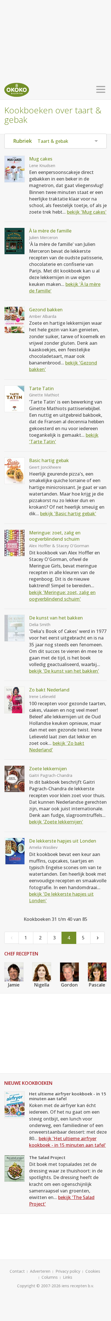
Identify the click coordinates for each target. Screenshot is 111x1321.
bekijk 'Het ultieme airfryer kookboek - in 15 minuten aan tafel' (67, 1141)
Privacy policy (68, 1271)
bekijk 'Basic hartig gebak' (68, 513)
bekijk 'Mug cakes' (86, 212)
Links (67, 1277)
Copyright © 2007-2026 (39, 1285)
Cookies (92, 1271)
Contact (17, 1271)
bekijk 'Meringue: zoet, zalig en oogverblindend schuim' (62, 595)
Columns (50, 1277)
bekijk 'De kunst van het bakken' (64, 671)
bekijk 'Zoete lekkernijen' (56, 822)
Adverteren (40, 1271)
